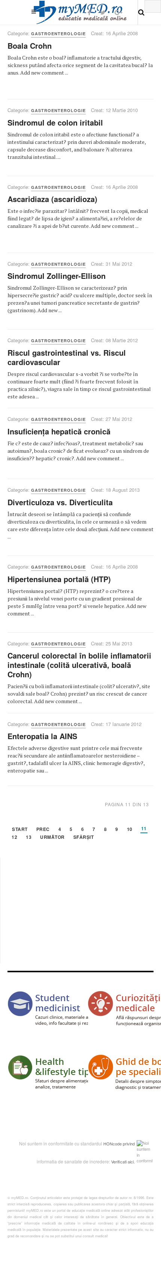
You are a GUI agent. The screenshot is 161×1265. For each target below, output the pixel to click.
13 (28, 837)
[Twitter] (103, 12)
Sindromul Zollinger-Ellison (56, 275)
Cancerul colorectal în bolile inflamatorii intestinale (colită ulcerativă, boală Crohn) (79, 665)
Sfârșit (83, 837)
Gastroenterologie (58, 33)
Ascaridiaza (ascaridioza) (52, 198)
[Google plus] (118, 12)
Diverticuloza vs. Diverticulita (60, 502)
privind (129, 1144)
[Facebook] (89, 12)
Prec (43, 829)
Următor (52, 837)
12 (14, 837)
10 (130, 829)
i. (134, 1162)
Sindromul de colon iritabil (55, 122)
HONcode (112, 1144)
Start (20, 829)
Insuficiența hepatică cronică (58, 431)
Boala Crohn (29, 45)
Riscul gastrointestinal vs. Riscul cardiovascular (66, 357)
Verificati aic (122, 1162)
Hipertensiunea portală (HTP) (59, 578)
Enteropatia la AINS (42, 736)
